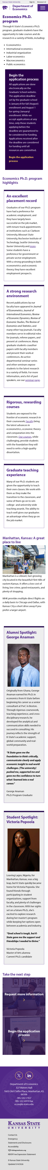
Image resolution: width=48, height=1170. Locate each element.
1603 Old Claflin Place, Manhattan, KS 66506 (24, 1093)
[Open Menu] (43, 7)
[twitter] (19, 1075)
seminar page (32, 380)
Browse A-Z (41, 2)
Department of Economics (23, 7)
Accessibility (13, 1146)
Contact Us (12, 1135)
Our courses (25, 436)
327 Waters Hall (24, 1087)
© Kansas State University (18, 1160)
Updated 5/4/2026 (15, 1164)
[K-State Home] (5, 7)
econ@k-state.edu (24, 1104)
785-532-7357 (24, 1098)
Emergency (13, 1139)
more (33, 246)
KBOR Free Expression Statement (22, 1154)
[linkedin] (29, 1075)
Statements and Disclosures (19, 1142)
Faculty (29, 421)
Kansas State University (11, 2)
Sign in (32, 2)
